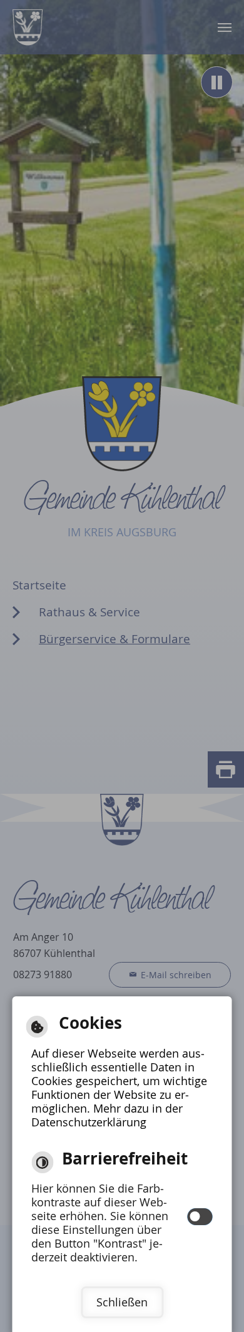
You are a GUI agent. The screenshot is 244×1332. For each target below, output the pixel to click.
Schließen (122, 1302)
